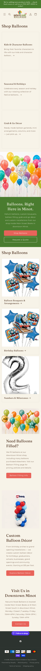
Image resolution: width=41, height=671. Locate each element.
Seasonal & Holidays (15, 83)
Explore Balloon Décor (20, 573)
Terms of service (15, 666)
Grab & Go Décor (13, 123)
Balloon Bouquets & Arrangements (14, 302)
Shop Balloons (20, 233)
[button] (4, 14)
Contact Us (20, 624)
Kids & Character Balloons (18, 44)
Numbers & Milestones (16, 398)
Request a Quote (21, 239)
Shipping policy (28, 666)
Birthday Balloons (13, 350)
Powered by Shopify (9, 662)
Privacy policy (34, 662)
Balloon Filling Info (19, 475)
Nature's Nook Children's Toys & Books (23, 659)
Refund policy (22, 662)
